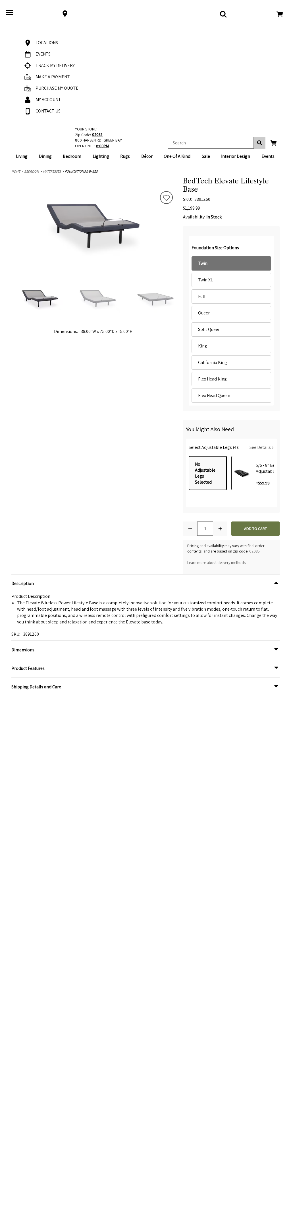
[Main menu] (10, 13)
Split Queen (209, 329)
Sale (206, 156)
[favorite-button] (166, 198)
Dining (45, 156)
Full (201, 296)
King (202, 346)
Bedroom (72, 156)
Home (15, 171)
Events (268, 156)
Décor (147, 156)
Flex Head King (212, 379)
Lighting (101, 156)
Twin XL (205, 280)
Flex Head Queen (214, 395)
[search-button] (259, 143)
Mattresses (52, 171)
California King (212, 362)
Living (22, 156)
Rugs (125, 156)
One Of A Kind (177, 156)
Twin (202, 263)
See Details (261, 447)
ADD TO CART (255, 528)
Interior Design (235, 156)
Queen (204, 313)
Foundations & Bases (81, 171)
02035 (254, 551)
